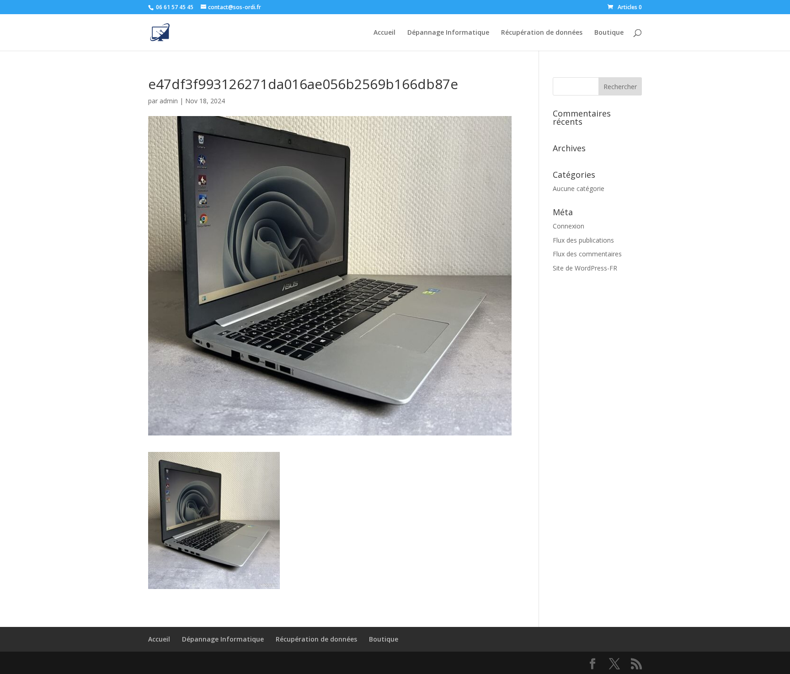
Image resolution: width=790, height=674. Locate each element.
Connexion (568, 226)
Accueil (384, 33)
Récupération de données (541, 33)
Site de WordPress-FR (585, 268)
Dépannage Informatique (448, 33)
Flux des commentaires (587, 253)
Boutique (609, 33)
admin (169, 100)
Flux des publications (583, 240)
